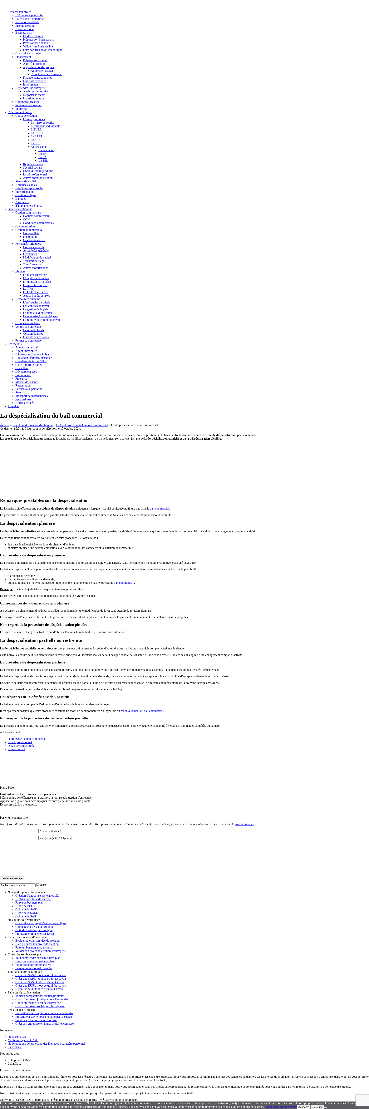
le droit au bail (16, 749)
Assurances (22, 202)
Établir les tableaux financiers (33, 964)
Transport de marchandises (31, 395)
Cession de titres (33, 333)
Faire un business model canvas (34, 947)
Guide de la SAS (25, 916)
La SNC (43, 153)
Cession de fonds (33, 330)
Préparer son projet (19, 11)
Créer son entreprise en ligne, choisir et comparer (45, 1023)
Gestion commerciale (28, 212)
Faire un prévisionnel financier (33, 968)
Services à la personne (28, 389)
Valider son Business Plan (38, 46)
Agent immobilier (26, 350)
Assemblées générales (36, 250)
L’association (46, 150)
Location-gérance (33, 98)
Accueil (4, 425)
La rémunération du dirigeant (40, 316)
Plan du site (15, 1047)
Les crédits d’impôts (35, 285)
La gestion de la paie (35, 309)
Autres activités (24, 402)
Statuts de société (25, 181)
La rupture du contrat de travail (42, 319)
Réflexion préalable (27, 22)
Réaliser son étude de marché (33, 899)
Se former (21, 108)
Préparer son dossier (35, 60)
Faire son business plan (29, 902)
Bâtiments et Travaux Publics (33, 354)
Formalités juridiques (28, 243)
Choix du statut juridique (38, 171)
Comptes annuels (33, 247)
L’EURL (36, 129)
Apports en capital (42, 70)
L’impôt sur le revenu (36, 278)
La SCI (35, 143)
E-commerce (23, 375)
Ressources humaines (28, 299)
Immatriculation (24, 191)
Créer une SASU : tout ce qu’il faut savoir (40, 975)
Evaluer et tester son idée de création (37, 940)
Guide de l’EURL (26, 906)
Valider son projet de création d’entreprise (40, 951)
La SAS (36, 139)
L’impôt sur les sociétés (37, 281)
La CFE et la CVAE (35, 292)
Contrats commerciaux (36, 216)
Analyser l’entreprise (35, 91)
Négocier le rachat (34, 94)
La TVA (28, 288)
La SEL (43, 160)
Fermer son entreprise (28, 340)
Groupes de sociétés (27, 323)
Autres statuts (39, 146)
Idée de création (25, 25)
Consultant (21, 368)
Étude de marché (33, 36)
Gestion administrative (28, 229)
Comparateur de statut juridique (34, 926)
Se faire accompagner (28, 105)
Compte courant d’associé (46, 74)
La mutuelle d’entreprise (37, 312)
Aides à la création (34, 63)
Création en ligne (25, 195)
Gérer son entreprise (20, 209)
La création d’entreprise (29, 18)
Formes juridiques (34, 119)
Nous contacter (244, 824)
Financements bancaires (37, 77)
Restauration (23, 385)
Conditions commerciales (38, 222)
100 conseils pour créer (29, 15)
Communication (25, 226)
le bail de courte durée (21, 745)
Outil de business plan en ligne (33, 930)
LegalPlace (14, 1063)
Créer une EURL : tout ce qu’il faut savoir (40, 985)
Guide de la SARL (26, 909)
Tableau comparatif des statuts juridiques (39, 996)
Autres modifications (35, 267)
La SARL (37, 136)
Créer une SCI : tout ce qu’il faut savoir (39, 989)
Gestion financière (34, 240)
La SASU (37, 133)
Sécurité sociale (32, 167)
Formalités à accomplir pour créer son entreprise (44, 1013)
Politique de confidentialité (281, 1106)
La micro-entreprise (42, 122)
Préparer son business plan (39, 39)
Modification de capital (37, 257)
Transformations (33, 264)
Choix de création (26, 115)
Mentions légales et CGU (23, 1040)
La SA (42, 157)
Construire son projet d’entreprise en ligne (40, 923)
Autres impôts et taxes (36, 295)
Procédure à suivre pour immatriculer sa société (43, 1016)
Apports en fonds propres (38, 67)
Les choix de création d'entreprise (32, 425)
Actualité (13, 406)
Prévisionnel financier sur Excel (34, 933)
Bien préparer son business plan (34, 961)
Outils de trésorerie (34, 81)
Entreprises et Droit (19, 1060)
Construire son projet (28, 53)
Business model (24, 29)
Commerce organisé (27, 101)
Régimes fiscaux (33, 164)
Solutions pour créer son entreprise (36, 1020)
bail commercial (159, 508)
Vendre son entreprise (28, 326)
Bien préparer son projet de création (37, 944)
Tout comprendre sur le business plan (37, 957)
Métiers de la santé (26, 382)
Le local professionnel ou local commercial (82, 425)
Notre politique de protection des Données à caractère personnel (46, 1043)
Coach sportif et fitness (29, 364)
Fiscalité (20, 271)
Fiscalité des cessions (36, 337)
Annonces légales (26, 184)
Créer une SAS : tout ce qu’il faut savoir (39, 982)
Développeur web (26, 371)
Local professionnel (35, 174)
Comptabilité (31, 233)
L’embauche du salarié (36, 302)
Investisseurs (30, 84)
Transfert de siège (33, 261)
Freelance (21, 378)
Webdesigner (23, 399)
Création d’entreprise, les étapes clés (37, 895)
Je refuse (317, 1107)
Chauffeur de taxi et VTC (31, 361)
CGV (26, 219)
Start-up (20, 392)
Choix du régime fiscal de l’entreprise (38, 1002)
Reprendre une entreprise (30, 88)
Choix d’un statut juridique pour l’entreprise (41, 999)
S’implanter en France (28, 205)
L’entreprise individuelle (45, 126)
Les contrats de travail (36, 306)
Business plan (23, 32)
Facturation (30, 236)
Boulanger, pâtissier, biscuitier (33, 357)
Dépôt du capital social (29, 188)
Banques (20, 198)
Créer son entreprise (20, 112)
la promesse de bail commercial (27, 738)
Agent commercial (26, 347)
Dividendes (30, 254)
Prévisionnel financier (36, 43)
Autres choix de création (38, 178)
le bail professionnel (20, 742)
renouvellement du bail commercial (142, 710)
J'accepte (303, 1107)
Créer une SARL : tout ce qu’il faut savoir (40, 978)
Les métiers (15, 344)
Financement (23, 56)
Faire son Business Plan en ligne (42, 50)
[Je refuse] (325, 1107)
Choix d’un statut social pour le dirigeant (40, 1006)
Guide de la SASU (26, 912)
